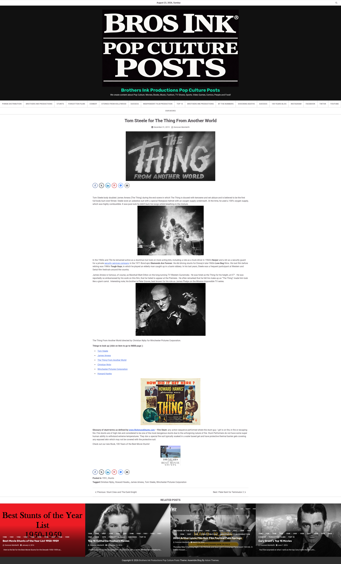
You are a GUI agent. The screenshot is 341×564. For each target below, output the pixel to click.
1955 (39, 537)
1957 (53, 537)
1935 (97, 534)
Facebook (310, 104)
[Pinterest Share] (114, 185)
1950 (5, 537)
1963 (330, 534)
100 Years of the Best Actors (187, 531)
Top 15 (180, 104)
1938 (111, 534)
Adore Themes (212, 560)
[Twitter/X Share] (101, 185)
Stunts (60, 104)
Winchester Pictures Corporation (113, 369)
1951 (104, 478)
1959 (67, 537)
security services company (116, 263)
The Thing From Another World (112, 360)
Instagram (296, 104)
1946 (228, 531)
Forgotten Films (76, 104)
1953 (25, 537)
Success (135, 104)
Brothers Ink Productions (39, 104)
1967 (90, 537)
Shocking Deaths (246, 104)
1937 (104, 534)
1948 (131, 534)
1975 (104, 537)
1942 (125, 534)
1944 (214, 531)
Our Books (170, 111)
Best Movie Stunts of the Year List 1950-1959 (31, 540)
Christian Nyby (104, 364)
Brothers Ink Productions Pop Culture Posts (170, 90)
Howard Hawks (105, 373)
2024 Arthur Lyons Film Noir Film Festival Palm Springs (207, 538)
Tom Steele (103, 351)
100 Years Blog (279, 104)
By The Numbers (226, 104)
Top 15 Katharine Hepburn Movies (108, 540)
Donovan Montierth (182, 127)
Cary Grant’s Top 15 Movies (275, 540)
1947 (235, 531)
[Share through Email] (127, 185)
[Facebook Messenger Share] (120, 185)
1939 (267, 534)
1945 (221, 531)
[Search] (336, 3)
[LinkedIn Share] (107, 185)
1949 (138, 534)
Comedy (93, 104)
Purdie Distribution (12, 104)
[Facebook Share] (95, 185)
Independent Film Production (157, 104)
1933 (90, 534)
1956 (46, 537)
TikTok (322, 104)
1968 (97, 537)
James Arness (104, 355)
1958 (60, 537)
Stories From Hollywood (113, 104)
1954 (32, 537)
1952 (19, 537)
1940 (118, 534)
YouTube (334, 104)
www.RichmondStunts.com (142, 430)
